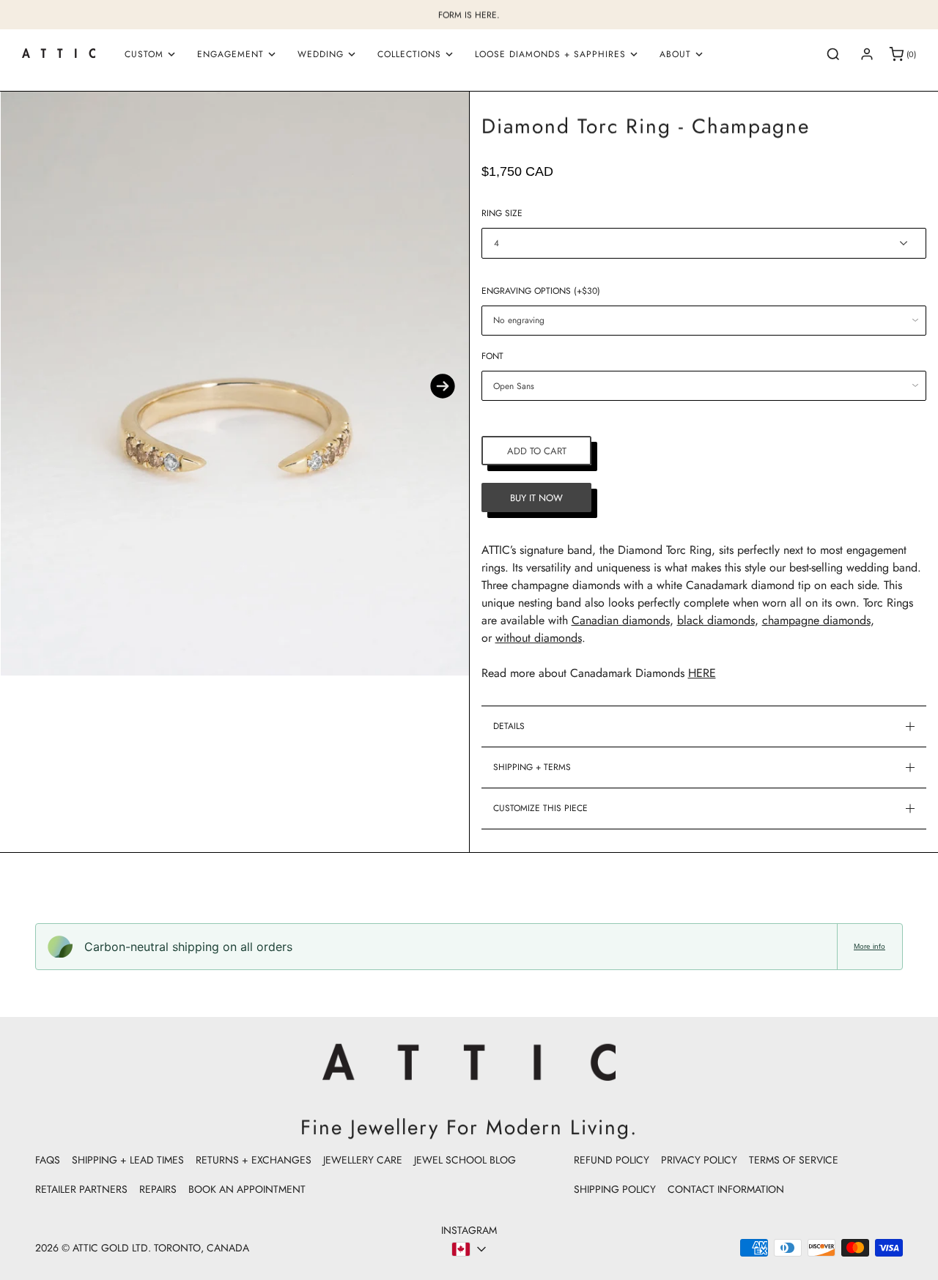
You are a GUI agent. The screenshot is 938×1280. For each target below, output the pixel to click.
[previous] (26, 386)
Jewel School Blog (465, 1160)
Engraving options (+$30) (540, 290)
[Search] (833, 54)
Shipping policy (615, 1189)
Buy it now (536, 498)
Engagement (230, 54)
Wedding (321, 54)
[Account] (867, 54)
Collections (409, 54)
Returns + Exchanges (253, 1160)
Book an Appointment (247, 1189)
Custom (144, 54)
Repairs (158, 1189)
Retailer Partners (81, 1189)
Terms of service (793, 1160)
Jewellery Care (362, 1160)
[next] (442, 386)
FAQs (47, 1160)
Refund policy (611, 1160)
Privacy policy (699, 1160)
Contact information (726, 1189)
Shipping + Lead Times (128, 1160)
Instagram (469, 1230)
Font (492, 356)
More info (869, 946)
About (675, 54)
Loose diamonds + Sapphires (550, 54)
